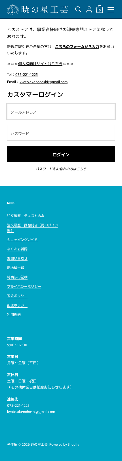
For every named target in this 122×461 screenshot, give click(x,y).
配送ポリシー (17, 305)
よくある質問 (17, 248)
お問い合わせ (17, 258)
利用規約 (14, 314)
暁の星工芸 (39, 444)
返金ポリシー (17, 295)
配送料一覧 (15, 267)
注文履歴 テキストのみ (26, 215)
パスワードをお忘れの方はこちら (61, 168)
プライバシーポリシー (24, 286)
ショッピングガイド (22, 239)
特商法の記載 (17, 276)
